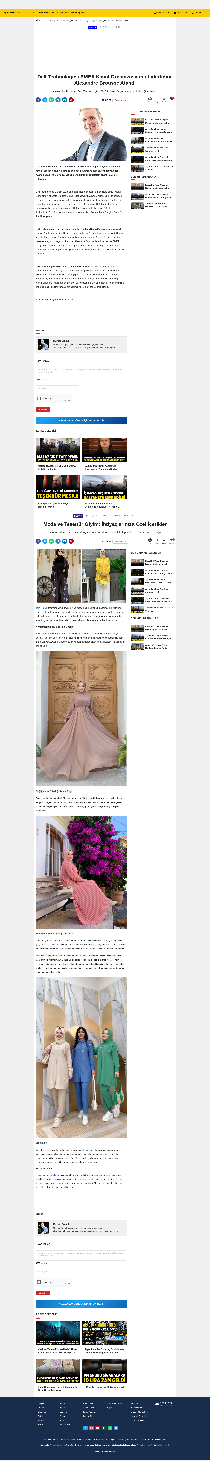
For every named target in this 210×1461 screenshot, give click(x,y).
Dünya (41, 1408)
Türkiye (53, 20)
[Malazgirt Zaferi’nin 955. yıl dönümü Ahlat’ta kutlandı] (58, 450)
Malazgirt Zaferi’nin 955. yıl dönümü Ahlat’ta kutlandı (57, 467)
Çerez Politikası (132, 1440)
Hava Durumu (137, 1408)
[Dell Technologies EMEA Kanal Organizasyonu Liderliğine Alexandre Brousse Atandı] (81, 134)
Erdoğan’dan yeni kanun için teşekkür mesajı (53, 505)
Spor (62, 1420)
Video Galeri (163, 12)
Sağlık (40, 1416)
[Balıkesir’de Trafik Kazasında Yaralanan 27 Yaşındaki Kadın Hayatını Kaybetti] (104, 450)
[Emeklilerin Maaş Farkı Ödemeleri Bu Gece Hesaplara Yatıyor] (58, 1371)
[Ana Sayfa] (37, 21)
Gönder (43, 409)
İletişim (119, 1440)
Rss (44, 1440)
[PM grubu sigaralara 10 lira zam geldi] (104, 1371)
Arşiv (109, 1408)
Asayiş (41, 1404)
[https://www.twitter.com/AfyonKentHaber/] (85, 1428)
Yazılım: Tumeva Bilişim (104, 1452)
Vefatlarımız (65, 1425)
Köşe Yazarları (89, 1412)
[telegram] (58, 99)
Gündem (63, 1412)
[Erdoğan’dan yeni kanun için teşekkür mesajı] (58, 487)
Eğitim (62, 1408)
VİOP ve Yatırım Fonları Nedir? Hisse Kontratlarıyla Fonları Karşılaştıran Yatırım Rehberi (57, 1351)
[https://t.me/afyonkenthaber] (116, 1428)
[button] (28, 12)
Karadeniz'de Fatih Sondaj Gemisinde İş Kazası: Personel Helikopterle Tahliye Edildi (101, 505)
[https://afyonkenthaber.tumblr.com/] (104, 1428)
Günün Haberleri (114, 1404)
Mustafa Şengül (61, 341)
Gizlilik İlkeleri (147, 1440)
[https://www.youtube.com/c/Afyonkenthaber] (97, 1428)
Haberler (44, 20)
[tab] (44, 361)
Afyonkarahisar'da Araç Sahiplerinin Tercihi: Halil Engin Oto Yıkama (104, 1351)
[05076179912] (110, 1428)
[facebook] (38, 99)
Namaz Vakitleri (138, 1420)
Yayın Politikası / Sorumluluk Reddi (75, 1440)
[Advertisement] (105, 51)
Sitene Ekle (53, 1440)
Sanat (62, 1416)
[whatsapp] (51, 99)
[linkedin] (64, 99)
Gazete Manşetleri (139, 1412)
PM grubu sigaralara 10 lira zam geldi (104, 1387)
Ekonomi (42, 1412)
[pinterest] (71, 99)
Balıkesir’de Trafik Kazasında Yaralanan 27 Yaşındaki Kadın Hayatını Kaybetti (101, 468)
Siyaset (41, 1420)
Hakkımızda (160, 1440)
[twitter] (44, 99)
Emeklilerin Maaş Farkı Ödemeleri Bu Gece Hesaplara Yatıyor (58, 1388)
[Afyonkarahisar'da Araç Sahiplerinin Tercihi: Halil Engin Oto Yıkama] (104, 1333)
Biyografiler (88, 1416)
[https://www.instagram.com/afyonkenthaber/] (91, 1428)
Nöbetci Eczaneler (139, 1416)
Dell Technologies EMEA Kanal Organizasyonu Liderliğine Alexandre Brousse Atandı (93, 20)
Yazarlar (199, 12)
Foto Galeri (181, 12)
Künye (111, 1440)
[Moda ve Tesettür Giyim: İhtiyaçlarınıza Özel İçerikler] (81, 576)
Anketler (134, 1404)
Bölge (62, 1404)
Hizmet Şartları (100, 1440)
